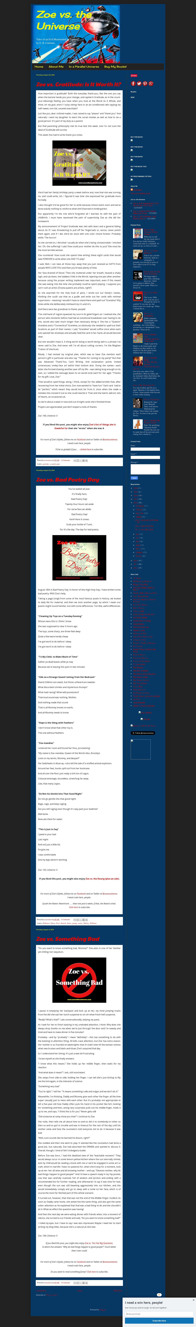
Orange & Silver (139, 639)
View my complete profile (140, 193)
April (138, 545)
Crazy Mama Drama (140, 596)
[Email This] (74, 460)
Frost (58, 923)
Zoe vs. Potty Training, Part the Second (150, 231)
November (140, 506)
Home (39, 66)
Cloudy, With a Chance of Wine (145, 593)
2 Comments (65, 460)
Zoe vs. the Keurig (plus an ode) (102, 878)
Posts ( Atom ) (51, 1295)
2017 (136, 499)
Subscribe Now (159, 1320)
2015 (136, 560)
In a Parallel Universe (84, 66)
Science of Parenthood (141, 661)
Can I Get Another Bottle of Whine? (143, 588)
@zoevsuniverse (110, 439)
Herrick (63, 923)
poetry (80, 923)
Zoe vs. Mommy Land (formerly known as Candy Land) (151, 337)
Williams (93, 923)
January (139, 556)
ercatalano (137, 189)
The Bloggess (138, 667)
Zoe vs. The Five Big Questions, (99, 1243)
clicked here (85, 449)
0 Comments (65, 919)
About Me (56, 66)
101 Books (137, 578)
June (138, 537)
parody (74, 923)
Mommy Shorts (139, 630)
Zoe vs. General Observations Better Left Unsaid (144, 212)
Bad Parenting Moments (142, 581)
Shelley (86, 923)
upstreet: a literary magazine (143, 705)
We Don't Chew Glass (141, 693)
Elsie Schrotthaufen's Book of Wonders (144, 600)
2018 (136, 495)
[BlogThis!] (77, 460)
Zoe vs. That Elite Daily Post (144, 385)
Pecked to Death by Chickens (144, 643)
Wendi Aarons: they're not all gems (146, 696)
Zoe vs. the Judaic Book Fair (151, 251)
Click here (73, 907)
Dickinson (46, 923)
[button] (159, 1303)
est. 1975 (136, 699)
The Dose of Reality (140, 670)
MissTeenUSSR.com (141, 627)
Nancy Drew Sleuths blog (142, 636)
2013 (136, 567)
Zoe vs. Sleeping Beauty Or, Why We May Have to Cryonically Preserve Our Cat (146, 363)
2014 (136, 564)
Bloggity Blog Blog (140, 584)
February (139, 552)
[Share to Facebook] (83, 460)
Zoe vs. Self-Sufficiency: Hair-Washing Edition (144, 217)
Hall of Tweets (138, 608)
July (137, 534)
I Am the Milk (138, 611)
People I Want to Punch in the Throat (144, 650)
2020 (136, 488)
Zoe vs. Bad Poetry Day (67, 479)
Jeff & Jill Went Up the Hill (143, 614)
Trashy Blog (137, 686)
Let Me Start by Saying (142, 620)
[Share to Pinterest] (86, 460)
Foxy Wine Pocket (140, 604)
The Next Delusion (140, 683)
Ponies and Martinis (140, 658)
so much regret (55, 464)
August (139, 516)
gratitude (46, 464)
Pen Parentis (137, 646)
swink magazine (139, 702)
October (139, 509)
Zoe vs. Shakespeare (151, 399)
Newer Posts (41, 1290)
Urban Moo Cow (139, 689)
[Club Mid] (145, 719)
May (138, 541)
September (140, 513)
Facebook (81, 439)
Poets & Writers (139, 654)
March (138, 548)
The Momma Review (141, 680)
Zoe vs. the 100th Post (150, 293)
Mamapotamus (138, 624)
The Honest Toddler (140, 677)
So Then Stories (139, 664)
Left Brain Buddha (140, 617)
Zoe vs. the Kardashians (148, 314)
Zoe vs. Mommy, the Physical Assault (152, 421)
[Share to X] (80, 460)
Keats (69, 923)
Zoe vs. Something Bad (67, 938)
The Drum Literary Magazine (144, 674)
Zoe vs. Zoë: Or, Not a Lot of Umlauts (152, 272)
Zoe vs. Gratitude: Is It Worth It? (78, 84)
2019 (136, 491)
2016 (136, 502)
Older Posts (117, 1290)
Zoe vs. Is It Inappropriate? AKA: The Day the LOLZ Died (146, 204)
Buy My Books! (115, 66)
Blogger (102, 1309)
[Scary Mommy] (145, 712)
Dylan (53, 923)
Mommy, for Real (139, 633)
